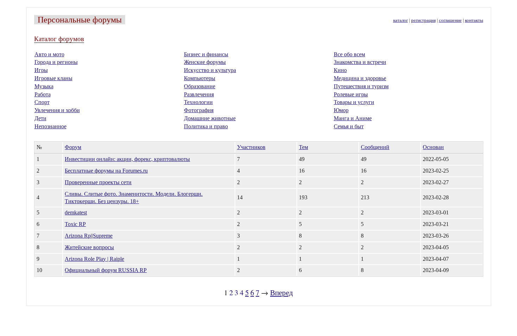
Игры (41, 70)
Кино (340, 70)
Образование (199, 86)
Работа (42, 94)
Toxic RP (75, 224)
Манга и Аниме (353, 118)
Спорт (42, 102)
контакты (474, 20)
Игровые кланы (53, 78)
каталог (400, 20)
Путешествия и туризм (361, 86)
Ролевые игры (351, 94)
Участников (251, 147)
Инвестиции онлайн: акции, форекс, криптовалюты (127, 159)
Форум (73, 147)
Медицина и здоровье (360, 78)
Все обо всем (349, 54)
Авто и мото (49, 54)
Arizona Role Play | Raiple (94, 259)
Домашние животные (210, 118)
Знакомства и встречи (360, 62)
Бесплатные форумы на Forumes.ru (106, 171)
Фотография (198, 110)
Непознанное (50, 126)
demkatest (76, 212)
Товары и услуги (354, 102)
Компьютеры (199, 78)
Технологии (198, 102)
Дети (40, 118)
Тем (303, 147)
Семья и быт (349, 126)
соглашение (450, 20)
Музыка (43, 86)
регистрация (423, 20)
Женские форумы (205, 62)
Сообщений (375, 147)
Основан (433, 147)
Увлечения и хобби (57, 110)
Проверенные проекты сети (98, 182)
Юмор (341, 110)
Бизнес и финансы (206, 54)
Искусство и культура (210, 70)
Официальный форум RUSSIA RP (106, 270)
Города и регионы (56, 62)
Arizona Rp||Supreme (89, 236)
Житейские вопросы (89, 247)
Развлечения (199, 94)
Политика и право (206, 126)
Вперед (281, 292)
